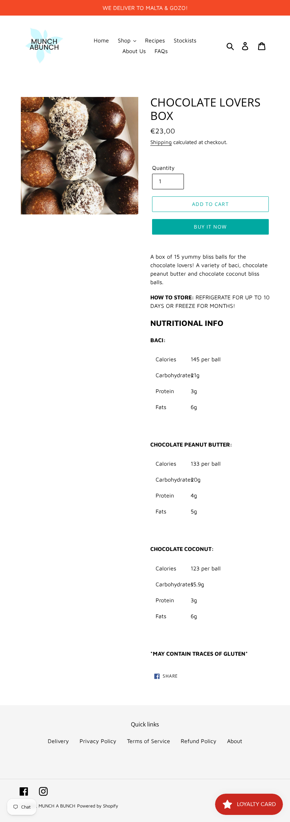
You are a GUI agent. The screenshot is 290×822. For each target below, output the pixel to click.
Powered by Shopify (97, 806)
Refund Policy (198, 741)
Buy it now (210, 226)
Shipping (161, 142)
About (234, 741)
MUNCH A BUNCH (57, 806)
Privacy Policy (98, 741)
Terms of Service (148, 741)
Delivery (58, 741)
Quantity (163, 168)
